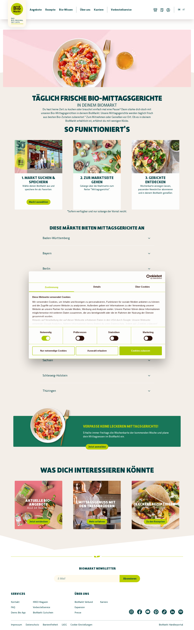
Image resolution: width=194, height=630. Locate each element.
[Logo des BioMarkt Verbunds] (15, 9)
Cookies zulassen (140, 351)
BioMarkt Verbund (84, 602)
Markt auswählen (38, 201)
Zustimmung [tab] (51, 287)
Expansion (80, 607)
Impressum (16, 624)
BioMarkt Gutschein (43, 612)
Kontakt (15, 602)
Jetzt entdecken (38, 521)
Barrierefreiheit (50, 624)
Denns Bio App (18, 612)
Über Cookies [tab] (142, 286)
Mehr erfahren (97, 521)
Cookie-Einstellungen (81, 624)
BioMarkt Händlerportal (171, 624)
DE (179, 9)
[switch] (80, 338)
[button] (97, 238)
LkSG (64, 624)
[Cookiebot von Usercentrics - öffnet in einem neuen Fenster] (148, 277)
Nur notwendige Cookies (53, 351)
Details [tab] (97, 286)
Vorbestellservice (41, 607)
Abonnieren (129, 578)
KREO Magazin (40, 602)
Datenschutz (32, 624)
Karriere (104, 602)
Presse (78, 612)
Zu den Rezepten (155, 521)
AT (184, 9)
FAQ (13, 607)
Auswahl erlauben (97, 351)
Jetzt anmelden (97, 446)
